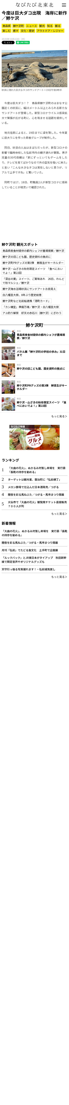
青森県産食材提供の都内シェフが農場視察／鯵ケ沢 (33, 251)
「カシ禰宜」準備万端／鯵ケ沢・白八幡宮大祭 (31, 307)
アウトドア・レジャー (50, 31)
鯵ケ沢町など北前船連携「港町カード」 (27, 301)
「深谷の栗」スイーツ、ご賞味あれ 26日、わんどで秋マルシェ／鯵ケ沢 (33, 281)
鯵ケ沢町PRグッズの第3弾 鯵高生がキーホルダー (33, 263)
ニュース (31, 26)
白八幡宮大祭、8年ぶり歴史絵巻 (22, 295)
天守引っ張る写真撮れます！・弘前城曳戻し (28, 569)
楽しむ (7, 31)
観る (57, 26)
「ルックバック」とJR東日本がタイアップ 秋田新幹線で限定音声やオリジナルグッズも (34, 560)
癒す (15, 31)
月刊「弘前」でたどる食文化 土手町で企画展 (30, 550)
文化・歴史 (27, 31)
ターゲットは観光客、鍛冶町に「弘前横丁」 (34, 479)
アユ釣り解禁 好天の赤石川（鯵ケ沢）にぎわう (32, 313)
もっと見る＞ (59, 416)
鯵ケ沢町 (18, 26)
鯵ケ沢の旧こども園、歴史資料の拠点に (27, 257)
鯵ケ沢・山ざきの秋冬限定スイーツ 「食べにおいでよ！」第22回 (33, 271)
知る (50, 26)
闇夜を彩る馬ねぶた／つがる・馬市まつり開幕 (36, 494)
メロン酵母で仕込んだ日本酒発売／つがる (33, 487)
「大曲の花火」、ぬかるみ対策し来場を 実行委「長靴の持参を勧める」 (36, 470)
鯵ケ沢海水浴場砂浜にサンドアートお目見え (29, 289)
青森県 (7, 26)
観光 (42, 26)
